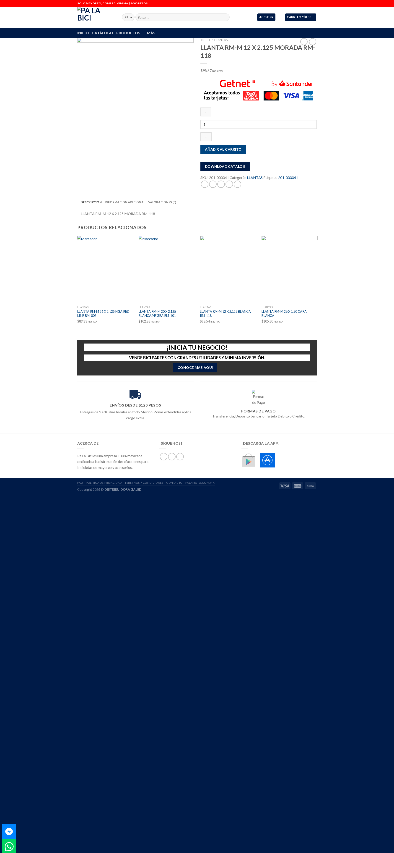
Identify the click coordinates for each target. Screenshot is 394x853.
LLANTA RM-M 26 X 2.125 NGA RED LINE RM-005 (103, 314)
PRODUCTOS (128, 33)
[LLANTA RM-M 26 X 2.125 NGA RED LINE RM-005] (105, 269)
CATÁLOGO (102, 33)
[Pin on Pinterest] (229, 184)
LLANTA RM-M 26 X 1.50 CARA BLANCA (284, 314)
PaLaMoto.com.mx (200, 482)
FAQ (80, 482)
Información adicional (125, 202)
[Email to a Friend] (221, 184)
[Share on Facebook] (204, 184)
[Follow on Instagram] (310, 3)
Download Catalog (225, 166)
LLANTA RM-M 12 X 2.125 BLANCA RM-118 (225, 314)
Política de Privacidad (104, 482)
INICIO (83, 33)
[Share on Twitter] (213, 184)
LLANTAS (221, 40)
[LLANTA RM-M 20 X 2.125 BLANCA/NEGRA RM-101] (167, 269)
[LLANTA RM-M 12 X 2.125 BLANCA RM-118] (228, 269)
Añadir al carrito (223, 149)
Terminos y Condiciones (144, 482)
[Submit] (225, 17)
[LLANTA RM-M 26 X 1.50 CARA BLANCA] (290, 269)
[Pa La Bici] (96, 17)
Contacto (174, 482)
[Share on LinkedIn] (237, 184)
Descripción (91, 202)
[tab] (91, 202)
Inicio (205, 40)
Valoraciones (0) (162, 202)
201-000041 (288, 177)
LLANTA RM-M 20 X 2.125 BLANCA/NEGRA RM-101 (157, 314)
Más (151, 33)
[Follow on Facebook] (305, 3)
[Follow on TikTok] (314, 3)
